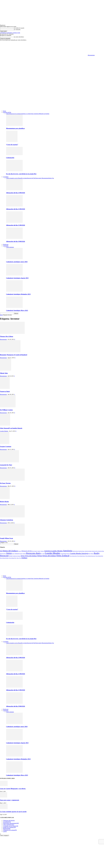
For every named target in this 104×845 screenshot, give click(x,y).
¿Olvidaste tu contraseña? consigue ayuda (10, 32)
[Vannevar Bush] (5, 388)
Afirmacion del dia (26, 551)
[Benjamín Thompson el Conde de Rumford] (10, 352)
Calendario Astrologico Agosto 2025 (17, 278)
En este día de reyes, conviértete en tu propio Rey (21, 174)
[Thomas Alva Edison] (12, 333)
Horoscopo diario (33, 553)
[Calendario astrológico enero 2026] (14, 259)
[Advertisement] (52, 67)
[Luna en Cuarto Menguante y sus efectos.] (4, 785)
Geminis (24, 553)
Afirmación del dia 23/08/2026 (15, 193)
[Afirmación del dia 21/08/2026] (14, 206)
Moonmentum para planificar (15, 128)
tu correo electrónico (19, 37)
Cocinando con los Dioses (15, 178)
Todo (7, 113)
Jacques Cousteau (5, 446)
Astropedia (5, 245)
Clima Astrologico (34, 113)
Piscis (89, 553)
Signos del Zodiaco (49, 556)
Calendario (11, 247)
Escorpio (20, 553)
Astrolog (35, 551)
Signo (23, 556)
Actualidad (5, 176)
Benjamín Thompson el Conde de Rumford (13, 355)
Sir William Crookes (6, 410)
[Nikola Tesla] (5, 370)
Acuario (19, 551)
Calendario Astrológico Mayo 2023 (17, 310)
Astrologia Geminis (88, 551)
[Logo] (44, 93)
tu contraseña (17, 29)
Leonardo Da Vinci (6, 465)
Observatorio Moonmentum (41, 178)
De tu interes (24, 178)
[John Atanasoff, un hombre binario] (5, 425)
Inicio (1, 315)
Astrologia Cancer (81, 551)
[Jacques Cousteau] (4, 443)
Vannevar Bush (5, 391)
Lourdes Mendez (4, 431)
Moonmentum (3, 339)
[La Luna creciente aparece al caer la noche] (4, 808)
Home (4, 111)
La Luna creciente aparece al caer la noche (13, 811)
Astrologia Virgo (3, 553)
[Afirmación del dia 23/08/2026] (14, 190)
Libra (44, 553)
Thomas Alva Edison (6, 336)
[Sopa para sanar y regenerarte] (3, 797)
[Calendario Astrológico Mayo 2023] (14, 307)
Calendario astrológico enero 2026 (16, 262)
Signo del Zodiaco (31, 556)
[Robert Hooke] (5, 498)
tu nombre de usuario (19, 28)
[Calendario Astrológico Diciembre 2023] (14, 291)
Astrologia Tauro (101, 551)
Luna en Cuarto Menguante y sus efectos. (13, 788)
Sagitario (11, 555)
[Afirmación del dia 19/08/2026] (14, 238)
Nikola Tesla (4, 373)
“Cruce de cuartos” (12, 144)
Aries (33, 551)
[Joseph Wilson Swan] (12, 535)
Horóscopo (5, 244)
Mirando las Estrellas (44, 113)
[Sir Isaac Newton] (12, 480)
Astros (9, 553)
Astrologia (67, 550)
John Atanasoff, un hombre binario (11, 428)
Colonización (10, 157)
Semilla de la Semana (16, 555)
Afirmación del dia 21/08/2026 (15, 209)
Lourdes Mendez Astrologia (79, 553)
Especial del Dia (31, 178)
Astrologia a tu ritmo (25, 113)
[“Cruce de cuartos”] (12, 141)
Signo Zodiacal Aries (73, 555)
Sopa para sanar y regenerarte (9, 800)
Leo (41, 553)
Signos (39, 556)
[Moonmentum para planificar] (14, 125)
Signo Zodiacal (62, 555)
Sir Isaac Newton (5, 483)
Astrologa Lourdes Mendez (53, 551)
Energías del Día (7, 112)
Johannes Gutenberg (6, 520)
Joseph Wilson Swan (6, 538)
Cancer (13, 553)
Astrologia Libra (95, 551)
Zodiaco (24, 558)
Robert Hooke (4, 501)
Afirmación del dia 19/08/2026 (15, 241)
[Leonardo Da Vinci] (9, 462)
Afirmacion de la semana (15, 113)
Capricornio (17, 553)
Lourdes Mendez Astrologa (65, 553)
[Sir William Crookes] (8, 407)
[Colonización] (14, 154)
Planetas (92, 553)
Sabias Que (51, 178)
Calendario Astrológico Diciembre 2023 (18, 294)
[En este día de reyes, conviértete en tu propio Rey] (14, 171)
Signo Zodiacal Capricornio (90, 555)
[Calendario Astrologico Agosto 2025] (14, 275)
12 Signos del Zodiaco (9, 551)
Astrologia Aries (75, 551)
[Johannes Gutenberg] (12, 517)
